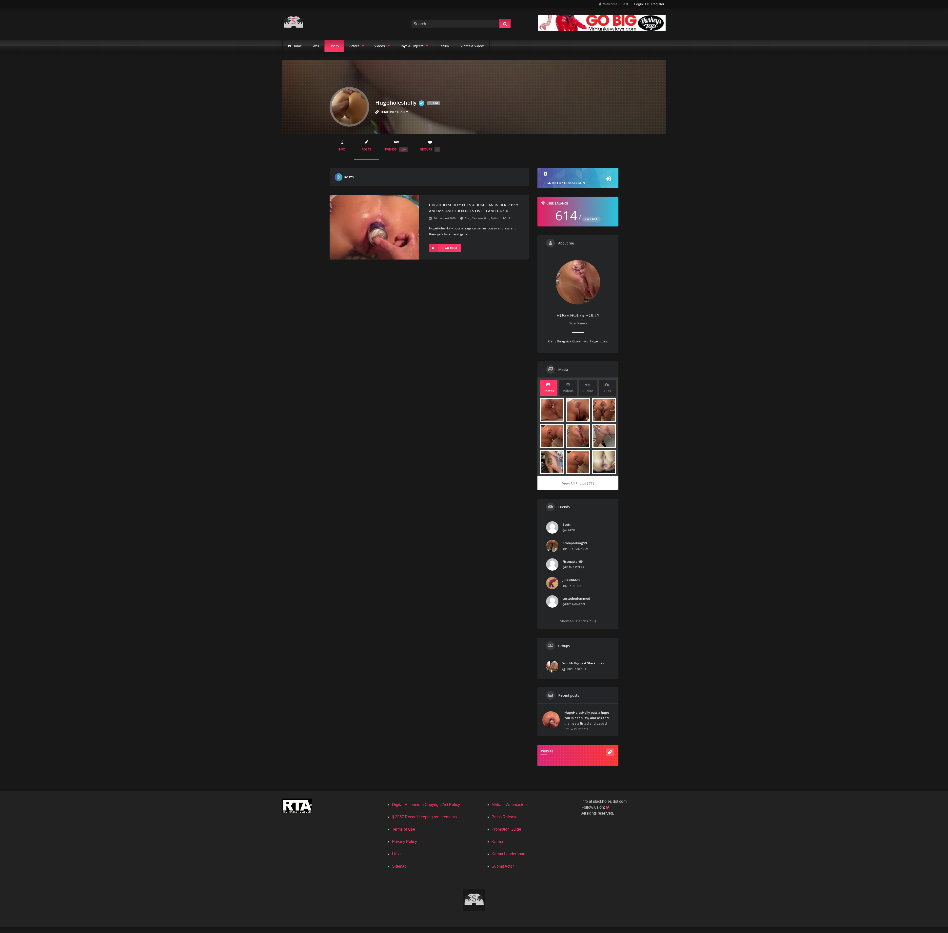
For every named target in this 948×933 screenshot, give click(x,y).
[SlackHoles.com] (293, 24)
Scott (566, 524)
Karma (497, 842)
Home (297, 46)
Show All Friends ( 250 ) (578, 621)
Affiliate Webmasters (510, 804)
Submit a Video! (471, 46)
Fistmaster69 (572, 561)
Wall (316, 46)
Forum (443, 46)
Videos (379, 46)
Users (334, 46)
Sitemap (399, 866)
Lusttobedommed (576, 598)
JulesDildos (571, 580)
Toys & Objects (411, 46)
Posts (367, 149)
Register (657, 4)
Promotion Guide (506, 829)
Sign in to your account (565, 183)
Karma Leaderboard (509, 854)
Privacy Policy (404, 842)
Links (396, 854)
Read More (450, 248)
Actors (354, 46)
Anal (467, 218)
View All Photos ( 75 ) (578, 483)
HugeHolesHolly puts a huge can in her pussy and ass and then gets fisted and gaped (473, 208)
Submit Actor (503, 866)
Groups (429, 149)
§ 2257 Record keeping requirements (424, 817)
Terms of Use (403, 829)
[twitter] (608, 807)
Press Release (504, 817)
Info (341, 149)
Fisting (495, 218)
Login (638, 4)
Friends (395, 149)
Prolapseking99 (574, 543)
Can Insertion (480, 218)
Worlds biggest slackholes (583, 663)
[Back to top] (932, 918)
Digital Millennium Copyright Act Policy (426, 804)
